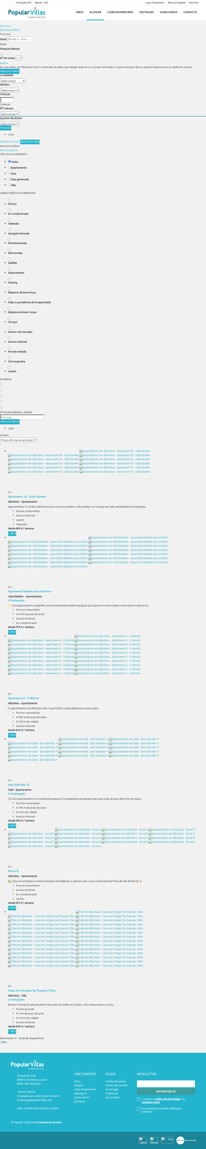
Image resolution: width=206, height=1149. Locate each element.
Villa (13, 185)
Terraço (12, 322)
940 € (19, 821)
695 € (19, 529)
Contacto (190, 12)
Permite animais (17, 243)
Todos (14, 162)
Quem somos (168, 12)
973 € (19, 903)
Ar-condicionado (18, 214)
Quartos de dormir (11, 118)
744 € (19, 627)
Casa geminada (20, 180)
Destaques (146, 12)
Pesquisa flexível (10, 49)
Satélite (12, 263)
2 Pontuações (16, 600)
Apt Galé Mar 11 (19, 784)
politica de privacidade (167, 1099)
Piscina (12, 204)
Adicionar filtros (9, 421)
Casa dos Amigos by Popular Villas (32, 990)
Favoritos (194, 3)
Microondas (15, 253)
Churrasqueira (16, 362)
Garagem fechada (18, 234)
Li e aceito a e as (163, 1101)
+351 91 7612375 (26, 1092)
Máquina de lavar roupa (22, 312)
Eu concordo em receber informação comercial (161, 1110)
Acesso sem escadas (20, 332)
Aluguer (95, 12)
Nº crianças (6, 109)
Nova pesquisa (9, 150)
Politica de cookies (116, 1085)
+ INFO (12, 533)
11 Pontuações (16, 794)
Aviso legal (111, 1089)
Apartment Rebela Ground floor (29, 591)
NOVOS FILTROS (10, 30)
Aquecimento (16, 273)
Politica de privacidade (112, 1095)
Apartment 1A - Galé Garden (27, 496)
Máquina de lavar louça (22, 293)
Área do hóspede (176, 3)
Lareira (12, 372)
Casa (13, 174)
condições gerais (151, 1102)
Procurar (5, 26)
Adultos (4, 85)
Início (79, 12)
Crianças (5, 94)
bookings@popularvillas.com (34, 1100)
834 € (19, 730)
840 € (19, 1027)
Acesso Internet (17, 342)
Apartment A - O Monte (23, 698)
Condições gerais (115, 1081)
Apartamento (19, 168)
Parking (12, 283)
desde (11, 529)
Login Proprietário (155, 3)
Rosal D (13, 871)
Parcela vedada (17, 352)
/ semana (28, 529)
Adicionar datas (9, 71)
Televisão (13, 224)
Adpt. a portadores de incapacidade (29, 303)
